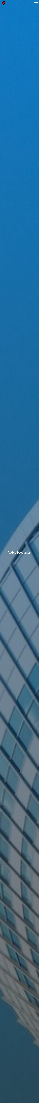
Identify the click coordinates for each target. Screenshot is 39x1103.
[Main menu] (36, 3)
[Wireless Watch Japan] (3, 3)
